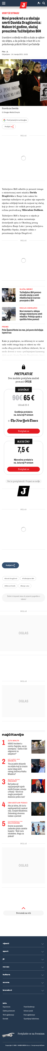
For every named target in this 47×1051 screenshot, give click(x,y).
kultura (6, 975)
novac (6, 967)
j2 (4, 959)
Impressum (6, 1007)
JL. (7, 52)
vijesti (6, 943)
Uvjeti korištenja (29, 1007)
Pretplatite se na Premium (31, 1033)
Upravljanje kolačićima (31, 1019)
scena (6, 982)
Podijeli (7, 127)
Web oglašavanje (8, 1015)
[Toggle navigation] (3, 3)
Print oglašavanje (29, 1015)
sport (5, 951)
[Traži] (44, 3)
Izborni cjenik (28, 1011)
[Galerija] (23, 82)
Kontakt (5, 1019)
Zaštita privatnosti (9, 1011)
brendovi (7, 990)
